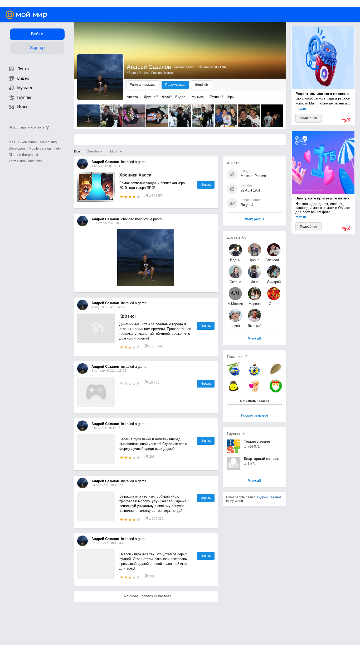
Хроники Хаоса (135, 175)
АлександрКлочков (273, 260)
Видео (180, 97)
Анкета (132, 97)
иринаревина (235, 326)
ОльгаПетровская (273, 304)
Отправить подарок (254, 400)
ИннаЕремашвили (254, 282)
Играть (206, 185)
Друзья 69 (236, 237)
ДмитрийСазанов (274, 282)
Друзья (150, 97)
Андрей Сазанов (268, 497)
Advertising (48, 142)
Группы (215, 97)
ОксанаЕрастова (235, 282)
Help (57, 148)
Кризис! (127, 316)
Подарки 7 (237, 356)
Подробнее (308, 118)
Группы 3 (236, 433)
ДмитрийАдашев (254, 326)
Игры (230, 97)
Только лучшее (257, 441)
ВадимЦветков (235, 260)
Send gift (201, 85)
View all (254, 480)
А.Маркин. (235, 304)
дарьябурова (254, 260)
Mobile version (40, 148)
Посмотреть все (254, 415)
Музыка (198, 97)
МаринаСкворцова (254, 304)
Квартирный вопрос (261, 459)
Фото (165, 97)
